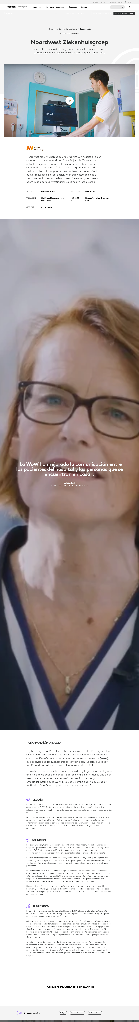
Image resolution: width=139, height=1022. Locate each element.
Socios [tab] (84, 7)
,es (129, 2)
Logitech (95, 2)
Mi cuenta (129, 7)
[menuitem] (59, 13)
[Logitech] (18, 6)
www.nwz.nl (46, 207)
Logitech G (104, 2)
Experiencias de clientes (68, 29)
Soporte (120, 2)
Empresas (113, 2)
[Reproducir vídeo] (69, 100)
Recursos (52, 29)
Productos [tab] (36, 7)
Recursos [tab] (73, 7)
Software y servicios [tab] (55, 7)
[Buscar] (117, 7)
